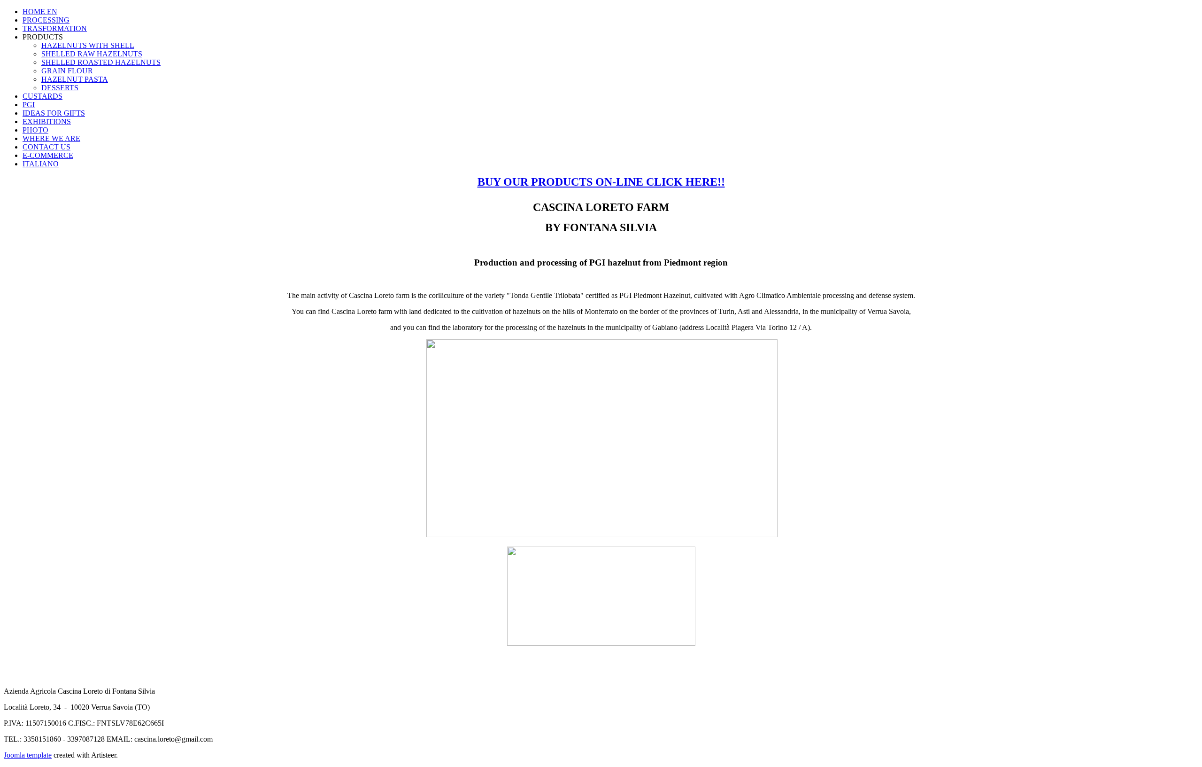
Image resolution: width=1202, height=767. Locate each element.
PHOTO (35, 130)
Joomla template (28, 755)
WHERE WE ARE (51, 138)
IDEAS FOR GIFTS (54, 113)
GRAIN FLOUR (67, 71)
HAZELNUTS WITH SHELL (87, 45)
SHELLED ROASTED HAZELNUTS (101, 62)
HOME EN (40, 12)
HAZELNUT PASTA (74, 79)
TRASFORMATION (55, 28)
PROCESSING (46, 20)
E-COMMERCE (48, 155)
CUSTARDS (42, 96)
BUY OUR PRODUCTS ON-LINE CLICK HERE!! (601, 182)
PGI (29, 105)
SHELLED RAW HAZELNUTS (91, 54)
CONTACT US (46, 147)
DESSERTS (59, 88)
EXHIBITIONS (47, 121)
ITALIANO (41, 164)
